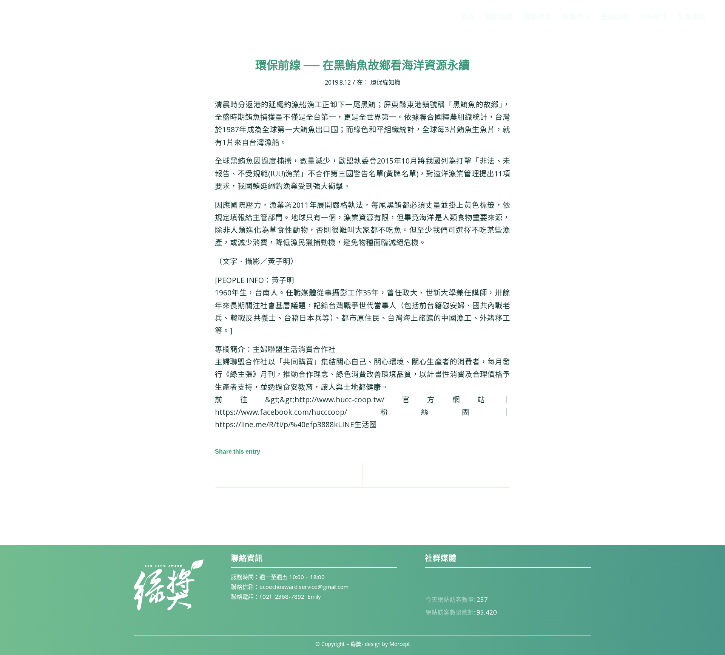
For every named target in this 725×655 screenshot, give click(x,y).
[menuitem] (468, 16)
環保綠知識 (385, 82)
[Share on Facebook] (288, 475)
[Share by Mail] (436, 475)
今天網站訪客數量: (451, 599)
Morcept (399, 643)
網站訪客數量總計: (451, 612)
